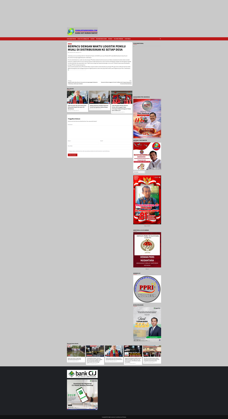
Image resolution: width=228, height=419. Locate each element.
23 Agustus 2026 (75, 110)
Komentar (70, 124)
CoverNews (117, 417)
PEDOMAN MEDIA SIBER (101, 39)
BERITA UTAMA (89, 355)
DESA (69, 355)
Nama (69, 140)
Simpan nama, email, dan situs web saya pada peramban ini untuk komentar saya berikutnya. (89, 151)
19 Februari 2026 (121, 112)
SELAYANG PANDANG (118, 39)
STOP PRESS (128, 39)
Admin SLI (89, 363)
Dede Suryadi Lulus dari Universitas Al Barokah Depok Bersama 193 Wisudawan (77, 107)
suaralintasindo (71, 52)
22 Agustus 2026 (132, 363)
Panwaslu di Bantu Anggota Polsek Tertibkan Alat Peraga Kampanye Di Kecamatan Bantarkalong (116, 82)
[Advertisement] (35, 4)
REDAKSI (110, 39)
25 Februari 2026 (97, 108)
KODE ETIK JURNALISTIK (83, 39)
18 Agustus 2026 (151, 362)
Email (101, 140)
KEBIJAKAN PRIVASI (71, 39)
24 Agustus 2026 (94, 363)
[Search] (160, 39)
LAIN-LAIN (69, 43)
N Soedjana (70, 110)
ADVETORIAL (114, 102)
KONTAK (92, 39)
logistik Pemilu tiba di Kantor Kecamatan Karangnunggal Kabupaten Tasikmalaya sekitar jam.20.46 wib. (83, 82)
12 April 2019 (77, 52)
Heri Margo (92, 108)
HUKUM (126, 355)
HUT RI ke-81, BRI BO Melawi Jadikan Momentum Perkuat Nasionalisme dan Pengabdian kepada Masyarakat (151, 359)
